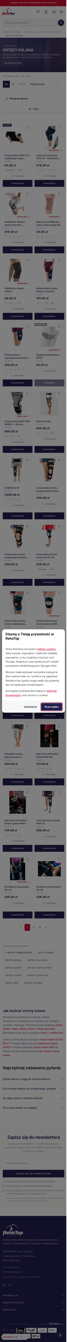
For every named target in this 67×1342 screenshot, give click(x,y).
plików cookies (46, 649)
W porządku (49, 706)
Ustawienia (27, 706)
